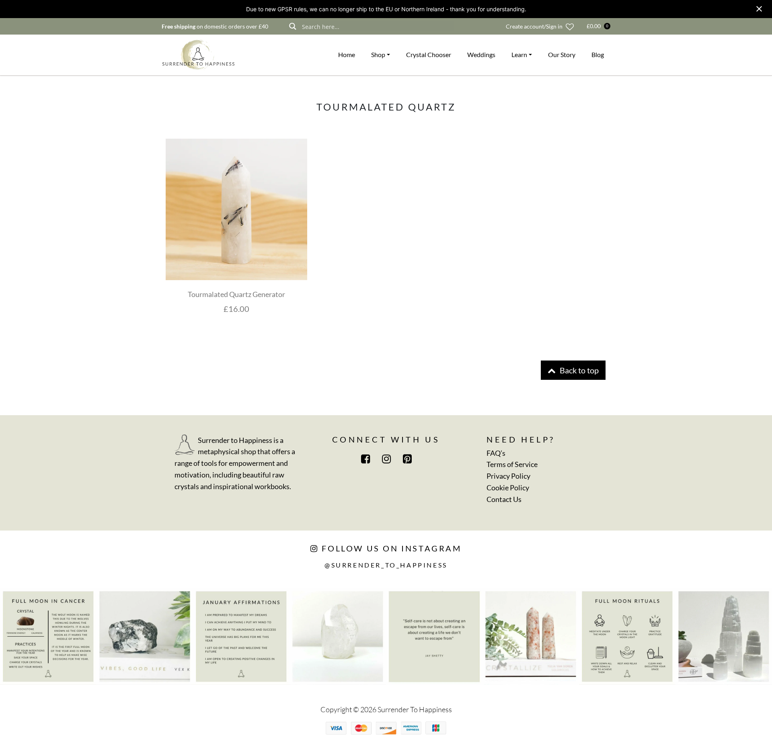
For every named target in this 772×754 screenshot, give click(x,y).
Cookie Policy (508, 487)
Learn (519, 54)
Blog (597, 54)
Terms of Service (512, 464)
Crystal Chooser (428, 54)
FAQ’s (496, 453)
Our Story (561, 54)
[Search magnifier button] (292, 26)
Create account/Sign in (534, 26)
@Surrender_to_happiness (386, 565)
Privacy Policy (508, 475)
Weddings (481, 54)
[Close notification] (759, 9)
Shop (378, 54)
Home (346, 54)
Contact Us (504, 499)
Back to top (578, 370)
